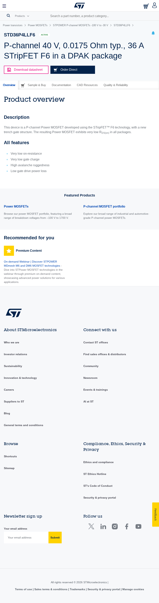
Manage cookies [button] (133, 589)
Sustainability (13, 366)
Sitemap (9, 468)
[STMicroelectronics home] (79, 6)
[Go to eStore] (146, 6)
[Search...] (8, 15)
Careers (9, 389)
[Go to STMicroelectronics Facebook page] (126, 527)
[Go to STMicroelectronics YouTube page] (138, 527)
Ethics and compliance (98, 462)
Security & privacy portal (99, 497)
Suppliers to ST (14, 401)
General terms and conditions (23, 425)
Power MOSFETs (16, 206)
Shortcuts (10, 456)
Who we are (11, 342)
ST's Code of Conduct (97, 485)
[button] (4, 6)
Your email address (15, 528)
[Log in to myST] (154, 6)
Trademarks (77, 589)
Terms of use (24, 589)
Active (44, 35)
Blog (7, 413)
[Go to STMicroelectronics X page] (92, 527)
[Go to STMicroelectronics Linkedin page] (103, 527)
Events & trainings (95, 389)
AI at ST (88, 401)
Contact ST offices (95, 342)
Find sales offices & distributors (104, 354)
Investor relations (15, 354)
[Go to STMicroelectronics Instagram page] (114, 527)
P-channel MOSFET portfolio (104, 206)
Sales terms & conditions (51, 589)
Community (91, 366)
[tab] (9, 85)
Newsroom (90, 377)
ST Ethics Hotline (94, 474)
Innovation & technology (20, 377)
